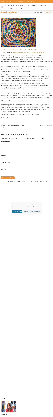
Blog (14, 53)
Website (3, 169)
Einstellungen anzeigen (35, 211)
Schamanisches (19, 5)
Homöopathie (11, 5)
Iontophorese (43, 5)
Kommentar (5, 142)
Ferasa (5, 8)
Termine (28, 53)
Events (11, 8)
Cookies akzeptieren (17, 211)
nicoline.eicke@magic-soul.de (10, 416)
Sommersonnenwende (45, 125)
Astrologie (27, 5)
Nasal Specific (35, 5)
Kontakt (20, 8)
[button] (14, 5)
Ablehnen (26, 211)
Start (5, 5)
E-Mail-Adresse (6, 162)
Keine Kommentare (38, 53)
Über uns (16, 8)
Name (3, 155)
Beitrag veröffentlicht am (25, 50)
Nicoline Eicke (8, 50)
